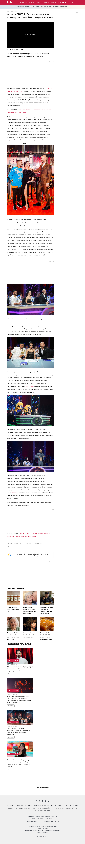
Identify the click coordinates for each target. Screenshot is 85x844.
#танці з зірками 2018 (14, 543)
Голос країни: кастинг (23, 6)
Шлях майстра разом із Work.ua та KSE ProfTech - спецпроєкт (49, 6)
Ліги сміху (15, 492)
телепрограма (49, 2)
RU (74, 2)
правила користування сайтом (66, 808)
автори (10, 808)
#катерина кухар (13, 546)
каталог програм (57, 805)
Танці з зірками (13, 660)
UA (72, 2)
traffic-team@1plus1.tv (42, 836)
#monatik (28, 543)
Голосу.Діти (30, 386)
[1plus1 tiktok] (42, 801)
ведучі (75, 805)
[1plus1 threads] (39, 801)
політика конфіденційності (42, 808)
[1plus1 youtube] (48, 801)
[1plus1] (9, 2)
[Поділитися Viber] (22, 49)
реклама (20, 805)
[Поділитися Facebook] (19, 49)
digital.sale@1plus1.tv (42, 832)
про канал (10, 805)
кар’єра (68, 805)
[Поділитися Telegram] (17, 49)
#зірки (10, 673)
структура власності (23, 808)
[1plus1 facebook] (45, 801)
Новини (31, 2)
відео (39, 2)
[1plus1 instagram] (36, 801)
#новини (10, 705)
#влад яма (38, 543)
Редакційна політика (42, 810)
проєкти (23, 2)
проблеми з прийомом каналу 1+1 (37, 805)
